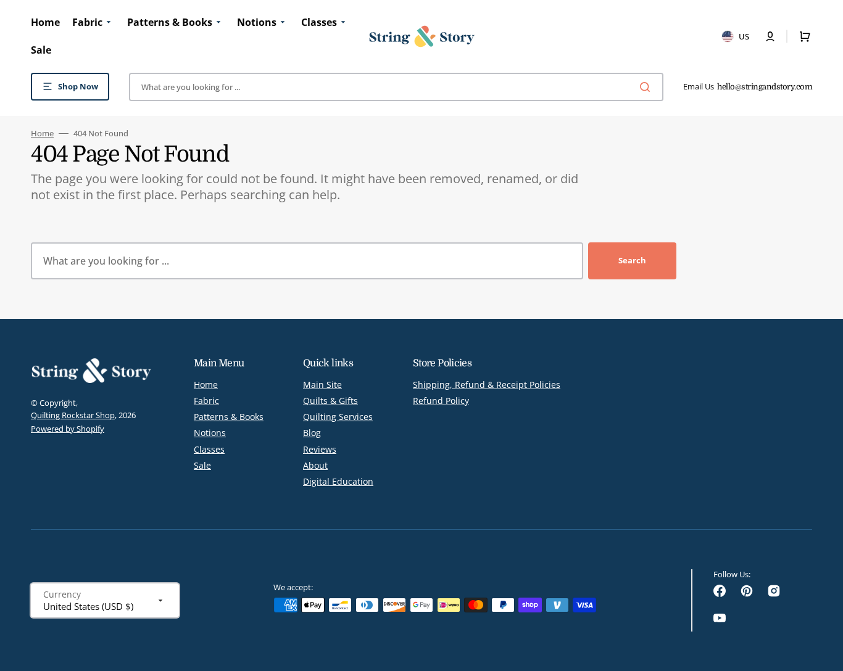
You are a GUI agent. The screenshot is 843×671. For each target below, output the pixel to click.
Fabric (206, 400)
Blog (312, 432)
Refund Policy (441, 400)
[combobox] (396, 87)
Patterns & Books (229, 416)
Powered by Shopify (67, 428)
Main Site (322, 384)
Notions (210, 432)
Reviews (319, 449)
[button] (770, 36)
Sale (202, 465)
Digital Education (338, 481)
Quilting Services (338, 416)
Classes (209, 449)
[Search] (647, 87)
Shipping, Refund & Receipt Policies (486, 384)
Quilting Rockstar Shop (73, 415)
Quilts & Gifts (330, 400)
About (315, 465)
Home (42, 133)
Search (632, 260)
